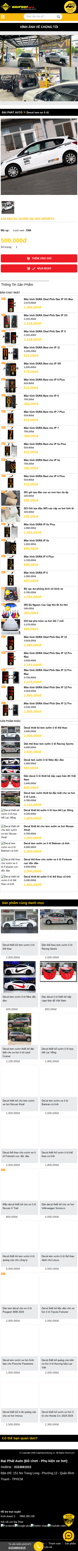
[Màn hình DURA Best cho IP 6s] (10, 465)
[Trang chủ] (22, 7)
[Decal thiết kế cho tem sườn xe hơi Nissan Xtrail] (10, 831)
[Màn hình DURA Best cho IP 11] (10, 353)
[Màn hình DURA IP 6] (10, 578)
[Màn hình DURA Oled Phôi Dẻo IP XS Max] (10, 304)
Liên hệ (48, 1547)
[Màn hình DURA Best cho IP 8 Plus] (10, 385)
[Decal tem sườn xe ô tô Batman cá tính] (10, 847)
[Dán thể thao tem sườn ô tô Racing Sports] (10, 749)
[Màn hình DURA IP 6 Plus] (10, 562)
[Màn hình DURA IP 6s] (10, 546)
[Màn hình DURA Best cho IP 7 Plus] (10, 417)
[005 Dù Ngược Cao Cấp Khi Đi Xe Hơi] (10, 610)
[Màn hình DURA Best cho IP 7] (10, 433)
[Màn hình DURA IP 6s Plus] (10, 530)
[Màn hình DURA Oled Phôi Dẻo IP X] (10, 337)
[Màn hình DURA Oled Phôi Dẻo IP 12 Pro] (10, 692)
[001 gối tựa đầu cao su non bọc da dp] (10, 497)
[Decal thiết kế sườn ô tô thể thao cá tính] (10, 880)
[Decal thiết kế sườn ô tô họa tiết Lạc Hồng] (10, 813)
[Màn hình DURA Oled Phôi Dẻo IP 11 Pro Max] (10, 675)
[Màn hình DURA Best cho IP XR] (10, 369)
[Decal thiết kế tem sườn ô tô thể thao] (10, 733)
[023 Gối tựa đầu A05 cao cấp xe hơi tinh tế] (10, 513)
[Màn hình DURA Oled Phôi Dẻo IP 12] (10, 642)
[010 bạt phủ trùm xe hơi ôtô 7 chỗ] (10, 626)
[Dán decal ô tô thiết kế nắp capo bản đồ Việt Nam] (10, 781)
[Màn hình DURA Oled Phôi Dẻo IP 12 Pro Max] (10, 658)
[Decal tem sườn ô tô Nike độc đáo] (10, 765)
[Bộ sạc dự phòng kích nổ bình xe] (10, 594)
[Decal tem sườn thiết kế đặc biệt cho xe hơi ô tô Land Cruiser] (19, 1028)
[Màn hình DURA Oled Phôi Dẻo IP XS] (10, 320)
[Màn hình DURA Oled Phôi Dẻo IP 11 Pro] (10, 709)
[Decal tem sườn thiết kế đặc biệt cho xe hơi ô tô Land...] (10, 798)
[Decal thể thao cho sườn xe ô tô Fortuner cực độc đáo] (10, 864)
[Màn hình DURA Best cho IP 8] (10, 401)
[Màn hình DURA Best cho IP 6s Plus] (10, 449)
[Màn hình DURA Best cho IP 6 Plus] (10, 481)
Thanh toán (54, 1543)
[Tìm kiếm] (58, 16)
